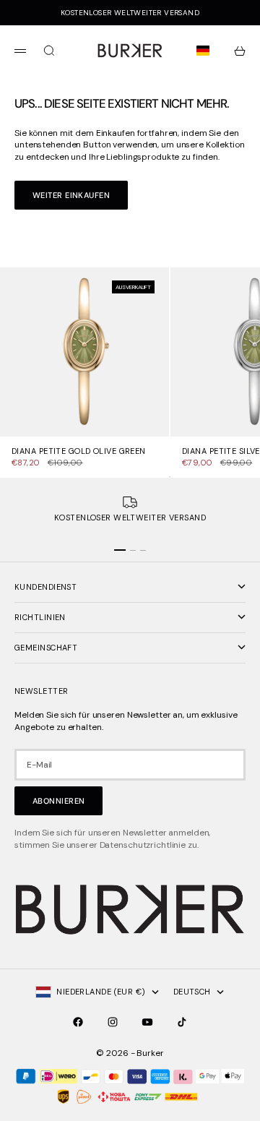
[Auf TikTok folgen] (182, 1022)
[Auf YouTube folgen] (147, 1022)
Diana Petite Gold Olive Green (79, 452)
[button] (206, 50)
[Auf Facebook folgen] (78, 1022)
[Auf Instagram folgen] (112, 1022)
